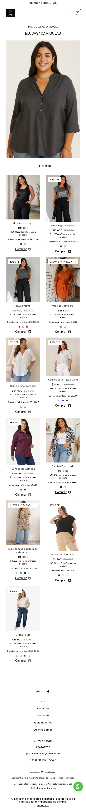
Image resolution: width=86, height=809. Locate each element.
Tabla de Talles (43, 722)
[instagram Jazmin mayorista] (38, 691)
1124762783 (43, 747)
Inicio (30, 26)
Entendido (43, 805)
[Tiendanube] (43, 772)
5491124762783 (43, 741)
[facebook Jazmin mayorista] (48, 691)
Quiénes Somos (43, 729)
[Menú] (71, 13)
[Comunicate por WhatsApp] (78, 786)
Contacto (43, 715)
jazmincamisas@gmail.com (43, 753)
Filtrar (43, 166)
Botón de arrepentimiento (43, 788)
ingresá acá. (66, 784)
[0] (77, 13)
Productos (43, 708)
